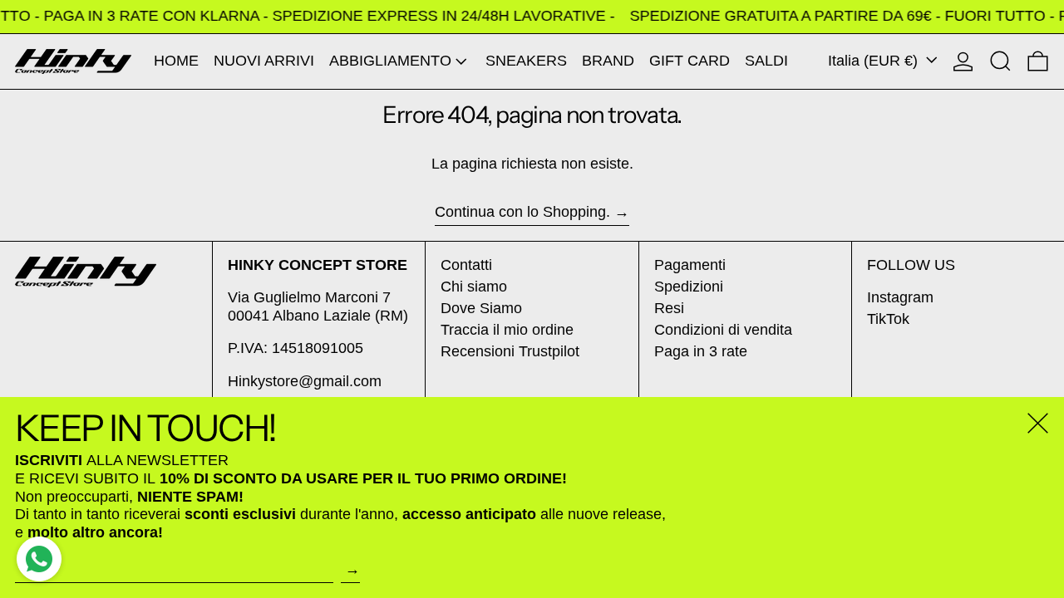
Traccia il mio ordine (507, 329)
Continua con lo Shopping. (522, 211)
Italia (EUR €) (875, 60)
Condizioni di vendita (723, 329)
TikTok (888, 319)
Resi (669, 308)
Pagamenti (690, 265)
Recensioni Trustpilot (510, 351)
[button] (1000, 61)
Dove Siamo (481, 308)
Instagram (900, 297)
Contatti (466, 265)
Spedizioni (688, 286)
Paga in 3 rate (700, 351)
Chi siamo (474, 286)
